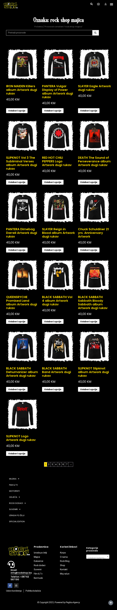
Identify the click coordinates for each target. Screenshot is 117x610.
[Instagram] (16, 585)
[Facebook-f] (10, 585)
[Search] (95, 32)
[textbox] (97, 558)
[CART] (98, 4)
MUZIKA (12, 478)
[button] (91, 4)
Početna (38, 26)
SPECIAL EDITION (17, 521)
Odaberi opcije (16, 110)
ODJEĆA (13, 497)
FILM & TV (13, 484)
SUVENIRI (13, 509)
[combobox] (97, 557)
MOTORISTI (14, 491)
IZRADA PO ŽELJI (16, 515)
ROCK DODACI (16, 503)
